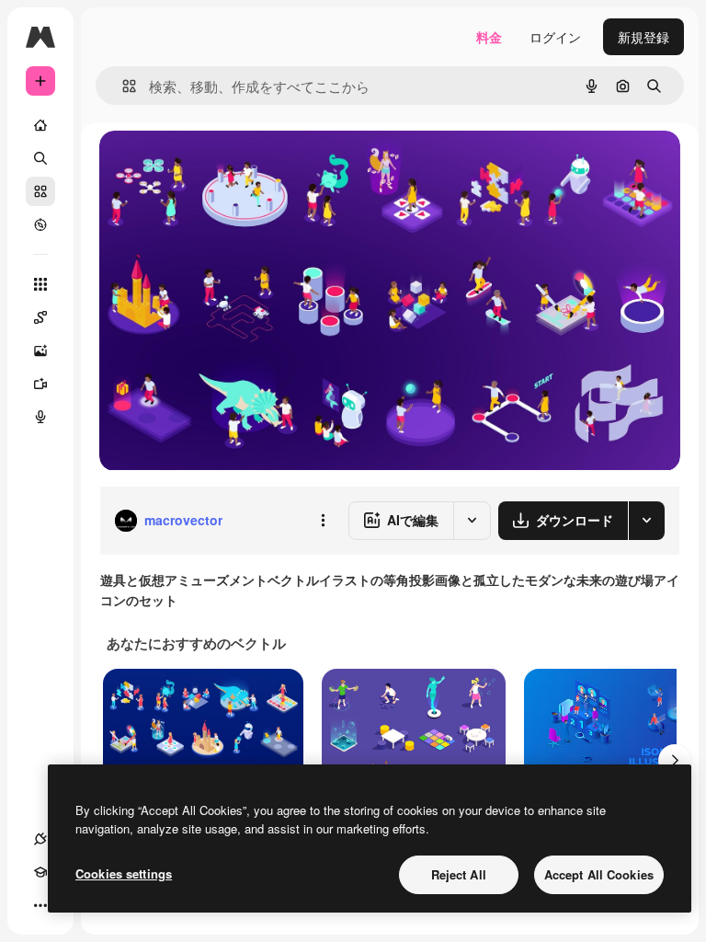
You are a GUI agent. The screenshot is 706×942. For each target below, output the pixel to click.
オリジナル (225, 165)
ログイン (555, 37)
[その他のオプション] (322, 520)
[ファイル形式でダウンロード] (646, 520)
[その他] (40, 905)
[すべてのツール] (40, 284)
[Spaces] (40, 317)
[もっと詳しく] (40, 224)
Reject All (458, 874)
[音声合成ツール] (40, 416)
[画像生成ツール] (40, 350)
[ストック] (40, 191)
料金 (489, 37)
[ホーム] (40, 125)
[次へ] (674, 761)
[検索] (40, 158)
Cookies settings (123, 873)
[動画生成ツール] (40, 383)
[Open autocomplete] (122, 86)
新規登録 (643, 37)
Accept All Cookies (599, 874)
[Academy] (40, 872)
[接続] (40, 839)
